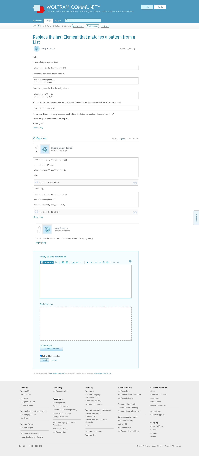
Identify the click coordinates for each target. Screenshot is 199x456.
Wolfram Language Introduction (98, 410)
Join (147, 7)
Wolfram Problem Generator (129, 394)
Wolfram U (89, 391)
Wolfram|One (25, 391)
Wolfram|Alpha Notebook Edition (33, 411)
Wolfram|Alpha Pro (28, 414)
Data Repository (59, 402)
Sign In (160, 7)
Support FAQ (155, 411)
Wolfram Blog (90, 435)
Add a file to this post (51, 349)
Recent (135, 139)
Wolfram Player (26, 427)
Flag (41, 128)
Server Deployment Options (31, 437)
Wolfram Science (124, 427)
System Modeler (26, 405)
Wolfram (146, 446)
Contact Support (157, 414)
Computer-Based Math (127, 404)
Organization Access (158, 405)
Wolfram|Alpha (124, 391)
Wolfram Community (93, 431)
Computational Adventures (129, 411)
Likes (129, 139)
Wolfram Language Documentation (93, 395)
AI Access (24, 398)
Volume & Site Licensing (30, 433)
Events (153, 436)
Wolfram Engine (26, 424)
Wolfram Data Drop (125, 420)
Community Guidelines (57, 373)
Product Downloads (158, 394)
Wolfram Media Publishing (128, 431)
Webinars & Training (93, 400)
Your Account (155, 402)
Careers (153, 429)
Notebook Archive (60, 428)
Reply (35, 128)
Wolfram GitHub (59, 432)
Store (152, 391)
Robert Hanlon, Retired (61, 147)
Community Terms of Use (102, 373)
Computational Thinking (128, 407)
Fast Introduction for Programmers (93, 414)
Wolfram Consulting (61, 391)
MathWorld (122, 424)
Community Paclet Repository (65, 409)
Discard (54, 360)
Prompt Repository (60, 416)
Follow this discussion (51, 356)
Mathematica (25, 394)
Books (87, 425)
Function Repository (61, 406)
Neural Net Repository (62, 413)
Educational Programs (94, 404)
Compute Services (27, 402)
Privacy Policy (163, 446)
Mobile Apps (25, 418)
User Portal (154, 398)
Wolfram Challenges (126, 398)
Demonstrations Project (127, 417)
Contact (153, 433)
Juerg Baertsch (48, 48)
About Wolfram (156, 426)
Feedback (196, 218)
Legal (154, 446)
